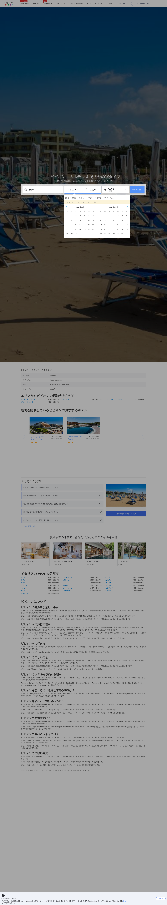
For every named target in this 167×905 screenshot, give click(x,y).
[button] (66, 207)
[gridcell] (72, 215)
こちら (125, 901)
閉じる (161, 898)
